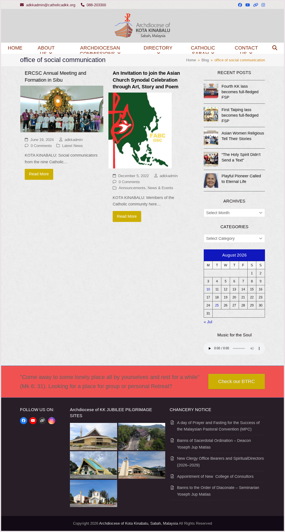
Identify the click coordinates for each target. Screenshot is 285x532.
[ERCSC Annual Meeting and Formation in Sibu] (61, 108)
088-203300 (96, 5)
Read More (39, 174)
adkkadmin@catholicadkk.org (50, 5)
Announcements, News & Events (146, 188)
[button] (275, 48)
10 (208, 289)
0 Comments (41, 146)
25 (217, 305)
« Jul (208, 322)
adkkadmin (74, 140)
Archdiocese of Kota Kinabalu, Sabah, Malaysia (138, 523)
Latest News (72, 146)
